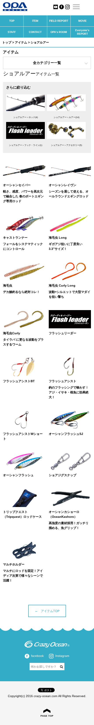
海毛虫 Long (58, 237)
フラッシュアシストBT (19, 381)
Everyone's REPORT (82, 32)
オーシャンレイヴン (62, 185)
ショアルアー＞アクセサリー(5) (66, 145)
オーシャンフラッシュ (18, 475)
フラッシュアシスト (62, 381)
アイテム (21, 42)
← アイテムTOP (47, 611)
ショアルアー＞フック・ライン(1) (25, 145)
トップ (6, 42)
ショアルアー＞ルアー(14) (66, 117)
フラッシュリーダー (62, 333)
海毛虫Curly (11, 333)
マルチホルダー (13, 564)
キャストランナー (15, 237)
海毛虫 (7, 285)
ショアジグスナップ (62, 475)
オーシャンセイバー (17, 185)
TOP (11, 20)
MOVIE (82, 20)
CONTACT (35, 32)
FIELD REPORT (58, 20)
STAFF (12, 32)
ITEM (35, 20)
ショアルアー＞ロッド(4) (25, 117)
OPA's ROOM (58, 32)
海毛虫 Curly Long (62, 285)
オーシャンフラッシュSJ (66, 434)
